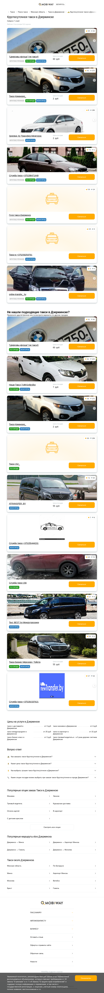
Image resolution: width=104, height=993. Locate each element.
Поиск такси (23, 12)
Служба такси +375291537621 (23, 701)
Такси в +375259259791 (20, 255)
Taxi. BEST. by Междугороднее (24, 622)
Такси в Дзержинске (56, 12)
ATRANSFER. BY (17, 503)
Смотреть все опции (52, 827)
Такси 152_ (14, 464)
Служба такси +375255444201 (23, 543)
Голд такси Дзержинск (20, 215)
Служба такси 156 (18, 583)
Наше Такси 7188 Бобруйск (22, 385)
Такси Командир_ (17, 96)
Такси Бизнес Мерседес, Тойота (24, 662)
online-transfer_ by (17, 294)
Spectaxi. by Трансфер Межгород (25, 136)
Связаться (81, 58)
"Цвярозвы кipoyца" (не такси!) (23, 56)
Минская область (38, 12)
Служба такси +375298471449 (23, 175)
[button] (94, 40)
